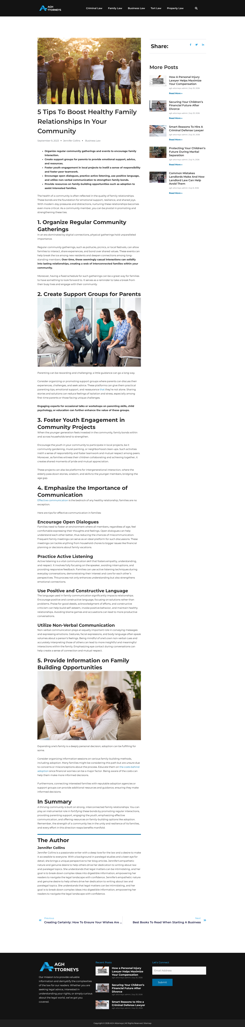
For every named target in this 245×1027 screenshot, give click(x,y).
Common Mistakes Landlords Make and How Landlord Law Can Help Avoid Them (186, 178)
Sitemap (147, 1023)
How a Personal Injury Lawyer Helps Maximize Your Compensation (185, 80)
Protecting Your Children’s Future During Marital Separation (187, 152)
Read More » (175, 93)
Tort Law (156, 8)
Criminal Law (94, 8)
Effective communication (52, 500)
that (102, 389)
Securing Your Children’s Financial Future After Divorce (186, 105)
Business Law (136, 8)
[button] (196, 8)
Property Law (175, 8)
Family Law (115, 8)
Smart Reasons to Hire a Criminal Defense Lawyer (186, 128)
